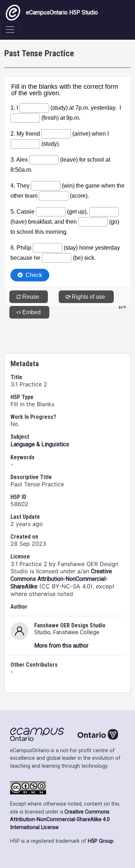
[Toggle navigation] (10, 29)
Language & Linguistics (39, 444)
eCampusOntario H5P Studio (62, 12)
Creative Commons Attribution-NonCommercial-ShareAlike (61, 579)
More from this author (61, 645)
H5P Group (100, 841)
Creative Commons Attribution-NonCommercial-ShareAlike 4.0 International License (60, 819)
